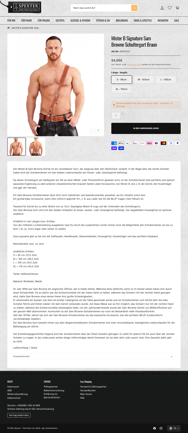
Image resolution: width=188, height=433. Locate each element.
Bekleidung (122, 20)
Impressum (13, 386)
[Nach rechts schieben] (98, 130)
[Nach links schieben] (92, 130)
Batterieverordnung (54, 390)
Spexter (17, 428)
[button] (177, 8)
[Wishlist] (170, 8)
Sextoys (60, 20)
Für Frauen (44, 20)
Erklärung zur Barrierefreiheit (52, 396)
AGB (9, 390)
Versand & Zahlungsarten (93, 386)
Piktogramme (51, 386)
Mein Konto (86, 394)
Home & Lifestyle (143, 20)
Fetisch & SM (103, 20)
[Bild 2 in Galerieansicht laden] (36, 147)
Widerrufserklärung (17, 394)
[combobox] (104, 8)
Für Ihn (11, 20)
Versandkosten (134, 64)
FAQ (82, 398)
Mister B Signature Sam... (26, 28)
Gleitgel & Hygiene (80, 20)
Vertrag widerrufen (19, 415)
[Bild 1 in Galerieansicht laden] (16, 147)
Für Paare (26, 20)
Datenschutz (13, 398)
